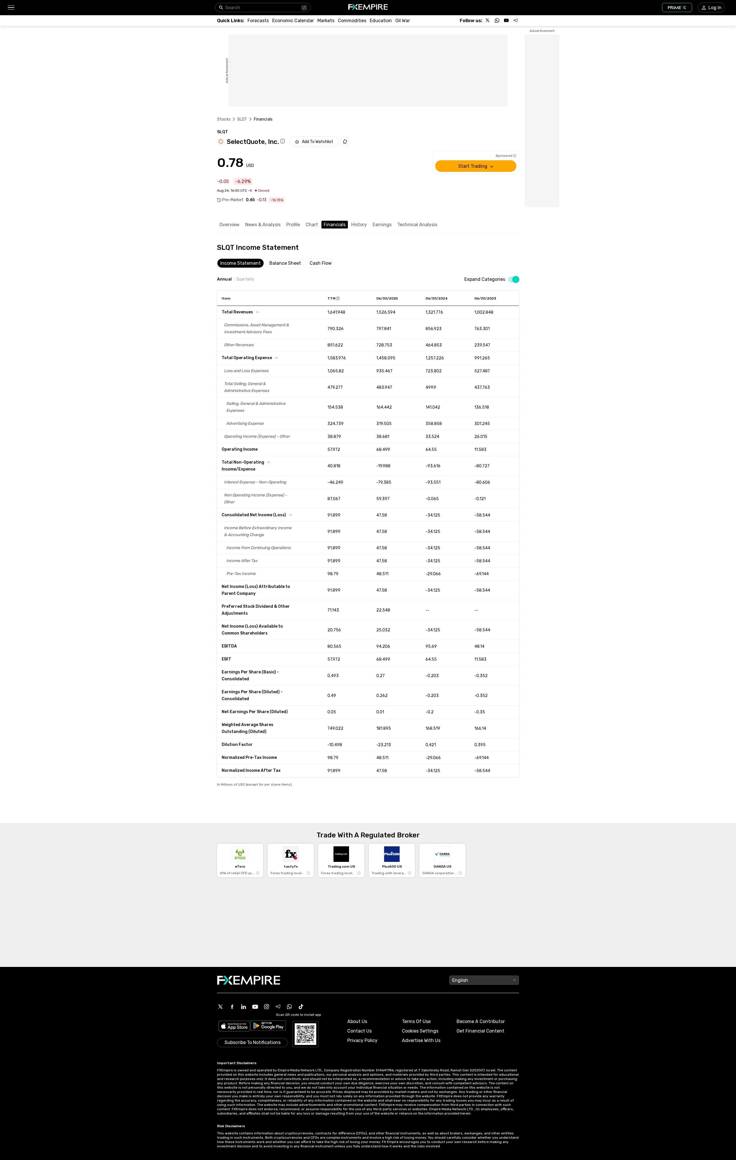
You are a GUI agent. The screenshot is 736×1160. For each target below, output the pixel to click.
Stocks (224, 119)
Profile (293, 224)
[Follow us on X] (487, 20)
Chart (312, 224)
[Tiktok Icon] (301, 1006)
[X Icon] (220, 1006)
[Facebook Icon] (232, 1006)
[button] (11, 7)
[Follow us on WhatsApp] (497, 20)
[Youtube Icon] (255, 1006)
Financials (335, 224)
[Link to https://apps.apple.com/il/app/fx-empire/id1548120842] (234, 1026)
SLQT (242, 119)
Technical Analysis (417, 224)
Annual (224, 279)
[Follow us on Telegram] (515, 20)
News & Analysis (263, 224)
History (359, 224)
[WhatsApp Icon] (289, 1006)
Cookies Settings (420, 1031)
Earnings (382, 224)
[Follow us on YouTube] (506, 20)
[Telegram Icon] (278, 1006)
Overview (229, 224)
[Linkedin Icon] (243, 1006)
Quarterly (245, 279)
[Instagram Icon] (266, 1006)
